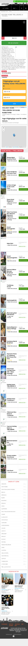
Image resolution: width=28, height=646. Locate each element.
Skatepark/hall (5, 555)
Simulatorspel (5, 553)
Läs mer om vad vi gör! (21, 631)
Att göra (6, 8)
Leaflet (7, 147)
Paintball (3, 542)
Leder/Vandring (5, 525)
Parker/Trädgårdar (6, 544)
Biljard (3, 497)
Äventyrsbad (4, 486)
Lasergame (4, 522)
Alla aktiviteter (7, 567)
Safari (2, 547)
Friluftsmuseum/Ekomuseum (8, 511)
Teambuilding (4, 561)
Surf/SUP (3, 558)
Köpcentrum (4, 520)
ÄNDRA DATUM (22, 246)
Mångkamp (3, 533)
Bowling (3, 503)
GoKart (3, 514)
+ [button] (3, 128)
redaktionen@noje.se (17, 634)
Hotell (10, 11)
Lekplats (3, 531)
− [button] (3, 130)
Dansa (2, 506)
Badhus (3, 492)
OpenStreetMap (16, 147)
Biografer (3, 500)
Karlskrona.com (4, 11)
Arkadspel (3, 484)
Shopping (3, 550)
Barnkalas (3, 495)
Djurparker (4, 508)
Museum (3, 539)
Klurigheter (4, 517)
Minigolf (3, 536)
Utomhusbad (4, 564)
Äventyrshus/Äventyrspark (8, 489)
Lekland (3, 528)
